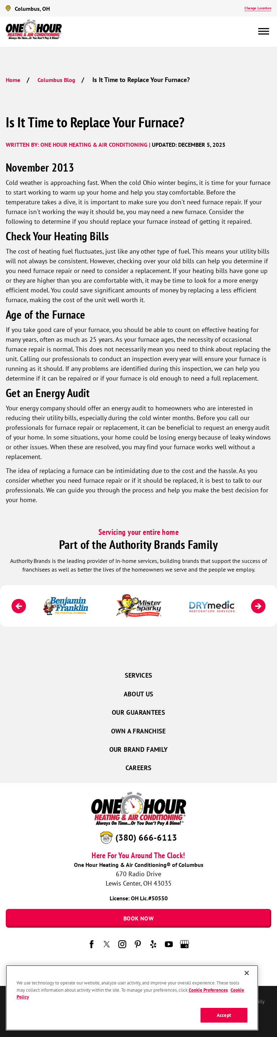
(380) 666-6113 (146, 837)
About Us (139, 694)
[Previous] (19, 606)
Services (139, 675)
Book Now (138, 918)
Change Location (258, 8)
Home (13, 79)
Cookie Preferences (208, 990)
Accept (224, 1015)
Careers (139, 768)
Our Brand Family (138, 749)
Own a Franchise (138, 731)
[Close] (247, 973)
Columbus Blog (56, 79)
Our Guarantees (138, 712)
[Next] (258, 606)
